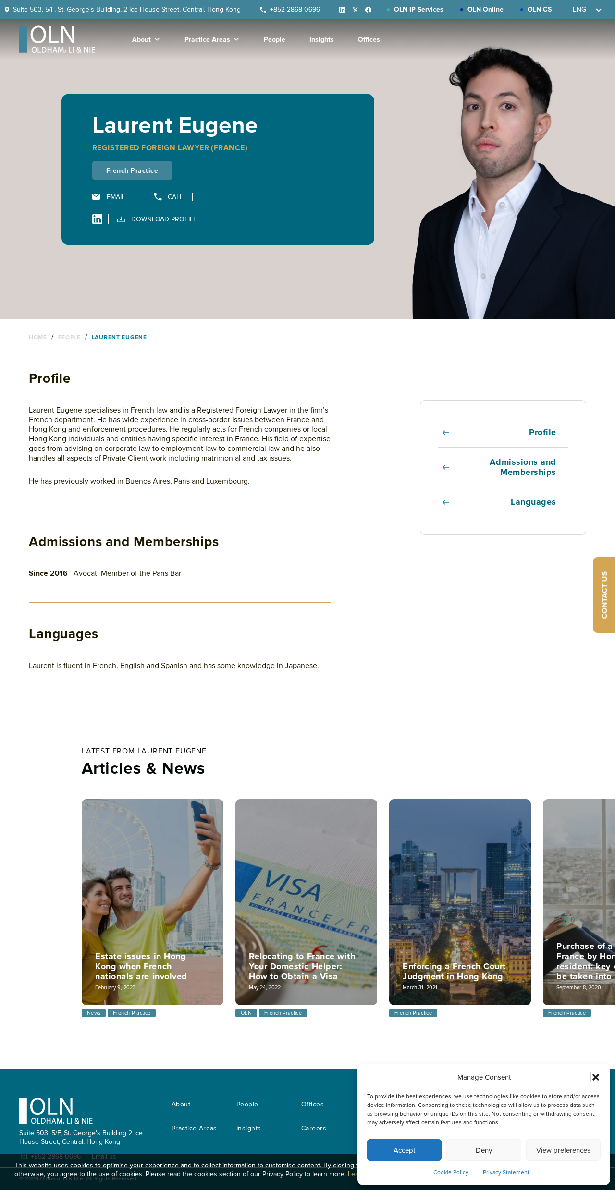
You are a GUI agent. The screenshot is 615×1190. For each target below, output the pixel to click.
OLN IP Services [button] (418, 9)
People (274, 40)
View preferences (563, 1150)
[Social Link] (339, 9)
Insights (321, 40)
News (93, 1013)
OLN (246, 1013)
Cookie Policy (450, 1172)
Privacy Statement (506, 1172)
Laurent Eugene (119, 337)
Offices (369, 40)
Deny (484, 1150)
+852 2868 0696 (295, 9)
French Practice (131, 1013)
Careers (313, 1128)
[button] (596, 1077)
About (141, 40)
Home (39, 337)
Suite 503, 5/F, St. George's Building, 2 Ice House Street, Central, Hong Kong (127, 9)
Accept (404, 1150)
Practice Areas (207, 40)
